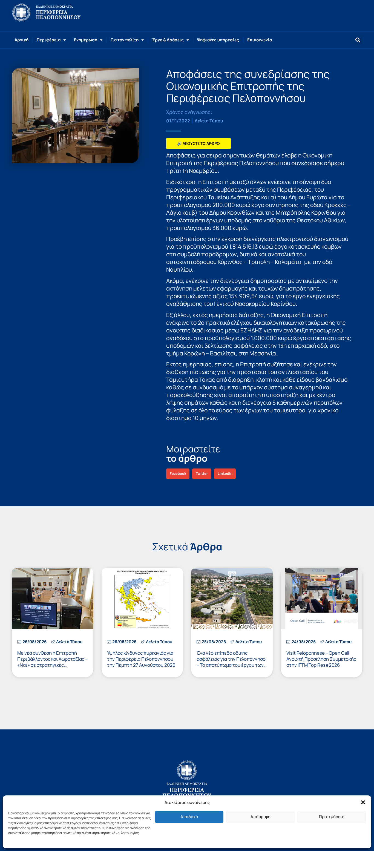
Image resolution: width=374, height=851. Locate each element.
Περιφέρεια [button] (49, 40)
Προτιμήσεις (331, 817)
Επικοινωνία (259, 40)
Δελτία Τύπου (209, 121)
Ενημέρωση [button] (85, 40)
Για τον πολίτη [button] (125, 40)
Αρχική (21, 40)
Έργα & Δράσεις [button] (168, 40)
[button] (363, 802)
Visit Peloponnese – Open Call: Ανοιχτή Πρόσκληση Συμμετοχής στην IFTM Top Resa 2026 (321, 659)
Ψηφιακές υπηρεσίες (218, 40)
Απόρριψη (261, 817)
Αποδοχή (189, 817)
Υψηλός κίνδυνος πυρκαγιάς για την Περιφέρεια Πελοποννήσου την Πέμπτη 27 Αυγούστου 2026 (141, 659)
